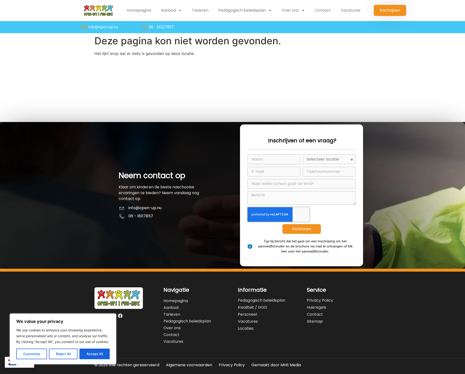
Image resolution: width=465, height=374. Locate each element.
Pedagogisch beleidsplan (242, 10)
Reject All (63, 354)
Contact (323, 10)
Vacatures (350, 10)
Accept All (94, 354)
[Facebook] (120, 316)
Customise (31, 354)
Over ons (290, 10)
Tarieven (200, 10)
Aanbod (168, 10)
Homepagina (139, 10)
